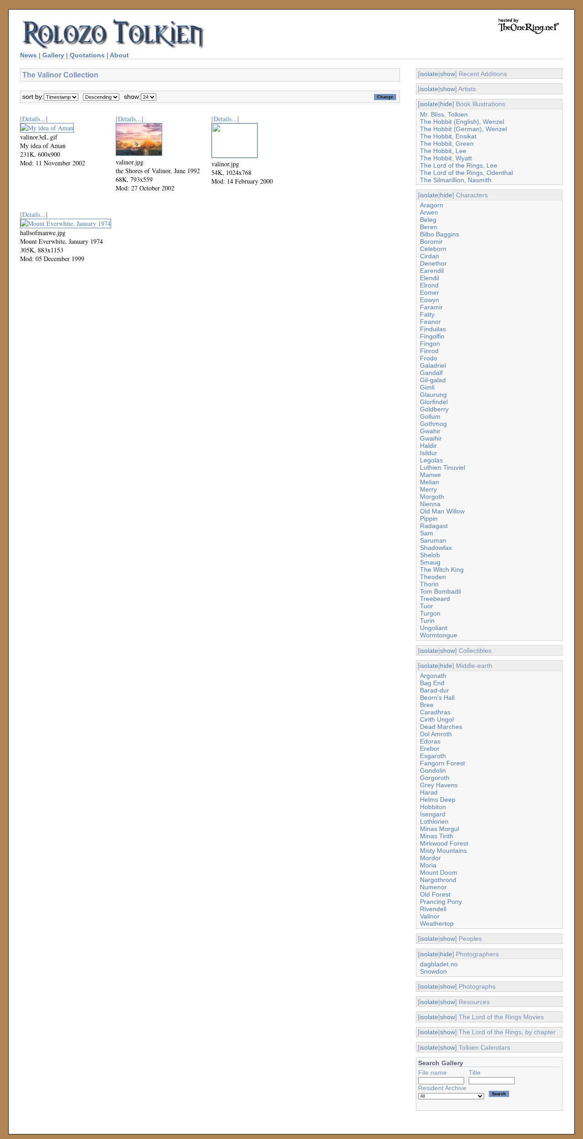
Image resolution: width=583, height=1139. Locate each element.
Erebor (430, 748)
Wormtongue (438, 635)
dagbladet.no (439, 964)
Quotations (87, 55)
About (119, 55)
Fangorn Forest (442, 763)
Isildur (428, 453)
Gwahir (430, 431)
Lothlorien (434, 821)
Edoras (430, 741)
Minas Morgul (439, 828)
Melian (429, 482)
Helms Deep (437, 799)
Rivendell (433, 909)
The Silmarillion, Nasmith (455, 180)
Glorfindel (434, 401)
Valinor (430, 916)
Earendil (432, 270)
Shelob (430, 555)
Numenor (433, 887)
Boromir (431, 241)
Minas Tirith (436, 836)
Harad (429, 792)
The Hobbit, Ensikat (448, 136)
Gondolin (433, 770)
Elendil (429, 278)
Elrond (429, 285)
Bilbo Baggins (439, 234)
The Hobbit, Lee (443, 150)
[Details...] (34, 118)
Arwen (429, 212)
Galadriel (433, 365)
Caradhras (435, 712)
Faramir (431, 307)
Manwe (430, 474)
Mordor (430, 858)
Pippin (429, 518)
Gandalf (431, 372)
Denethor (433, 263)
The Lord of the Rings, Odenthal (466, 172)
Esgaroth (433, 755)
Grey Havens (439, 785)
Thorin (429, 584)
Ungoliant (433, 627)
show (447, 73)
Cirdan (429, 256)
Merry (428, 489)
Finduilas (433, 329)
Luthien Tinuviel (442, 467)
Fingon (430, 343)
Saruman (433, 540)
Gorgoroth (435, 777)
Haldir (428, 445)
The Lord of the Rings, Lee (458, 165)
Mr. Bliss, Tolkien (444, 114)
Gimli (427, 387)
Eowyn (429, 299)
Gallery (53, 55)
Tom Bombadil (440, 591)
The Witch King (442, 569)
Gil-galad (433, 380)
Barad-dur (434, 690)
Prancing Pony (441, 901)
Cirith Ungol (437, 719)
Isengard (432, 814)
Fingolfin (432, 336)
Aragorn (431, 205)
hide (446, 104)
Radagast (434, 525)
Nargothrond (438, 879)
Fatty (427, 314)
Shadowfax (436, 547)
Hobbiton (433, 807)
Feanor (430, 321)
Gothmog (433, 423)
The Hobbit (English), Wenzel (462, 121)
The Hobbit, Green (447, 143)
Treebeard (435, 598)
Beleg (428, 219)
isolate (428, 73)
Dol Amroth (436, 734)
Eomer (429, 292)
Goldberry (434, 409)
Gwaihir (431, 438)
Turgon (430, 613)
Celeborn (433, 248)
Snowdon (433, 971)
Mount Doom (438, 872)
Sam (426, 533)
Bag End (432, 683)
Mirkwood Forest (444, 843)
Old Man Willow (442, 511)
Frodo (428, 358)
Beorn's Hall (437, 697)
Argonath (433, 675)
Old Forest (435, 894)
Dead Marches (441, 726)
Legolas (431, 460)
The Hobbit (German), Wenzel (463, 129)
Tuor (426, 606)
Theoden (433, 576)
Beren (428, 227)
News (28, 55)
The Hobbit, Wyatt (446, 158)
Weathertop (437, 923)
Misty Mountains (443, 850)
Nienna (430, 504)
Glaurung (433, 394)
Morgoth (432, 496)
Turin (427, 620)
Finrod (429, 350)
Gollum (430, 416)
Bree (427, 704)
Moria (428, 865)
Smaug (430, 562)
